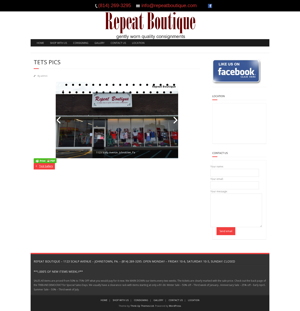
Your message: (219, 191)
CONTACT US (118, 43)
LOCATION (138, 43)
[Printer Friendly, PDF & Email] (45, 160)
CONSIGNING (80, 43)
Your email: (216, 179)
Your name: (217, 166)
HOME (40, 43)
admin (44, 75)
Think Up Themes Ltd (142, 305)
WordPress (175, 305)
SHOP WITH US (58, 43)
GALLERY (99, 43)
